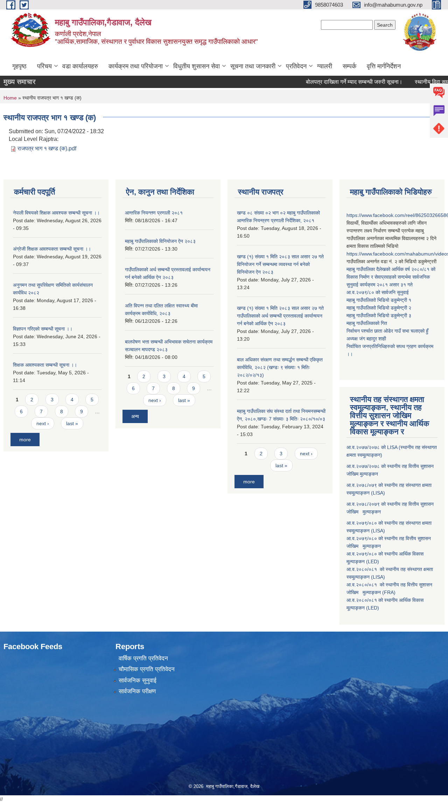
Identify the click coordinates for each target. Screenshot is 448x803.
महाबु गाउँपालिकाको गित (367, 323)
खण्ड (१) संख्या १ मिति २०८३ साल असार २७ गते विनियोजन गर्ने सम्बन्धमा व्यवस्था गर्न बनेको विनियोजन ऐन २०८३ (280, 264)
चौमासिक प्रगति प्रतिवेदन (147, 669)
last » (72, 423)
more (25, 439)
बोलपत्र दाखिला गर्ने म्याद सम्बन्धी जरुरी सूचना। (342, 82)
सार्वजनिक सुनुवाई (137, 680)
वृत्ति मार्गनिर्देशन (384, 66)
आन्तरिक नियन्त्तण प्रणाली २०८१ (154, 213)
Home (10, 98)
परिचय (44, 66)
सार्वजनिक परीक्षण (137, 691)
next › (42, 423)
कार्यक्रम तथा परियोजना (135, 66)
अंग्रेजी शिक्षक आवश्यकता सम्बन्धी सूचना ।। (52, 249)
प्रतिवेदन (296, 66)
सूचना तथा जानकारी (252, 66)
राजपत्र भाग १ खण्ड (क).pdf (47, 148)
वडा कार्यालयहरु (80, 66)
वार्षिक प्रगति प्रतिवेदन (143, 658)
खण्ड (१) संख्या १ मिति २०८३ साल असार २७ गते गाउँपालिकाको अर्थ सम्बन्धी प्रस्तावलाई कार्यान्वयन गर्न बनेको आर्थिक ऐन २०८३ (280, 315)
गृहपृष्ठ (19, 66)
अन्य (135, 416)
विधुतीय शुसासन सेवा (196, 66)
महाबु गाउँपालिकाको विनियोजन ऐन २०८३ (160, 241)
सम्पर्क (349, 66)
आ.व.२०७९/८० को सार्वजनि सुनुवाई (377, 292)
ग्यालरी (324, 66)
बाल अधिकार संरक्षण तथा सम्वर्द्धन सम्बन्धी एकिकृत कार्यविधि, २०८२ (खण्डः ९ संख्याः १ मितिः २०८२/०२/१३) (280, 367)
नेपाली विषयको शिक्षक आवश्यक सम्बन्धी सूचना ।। (56, 213)
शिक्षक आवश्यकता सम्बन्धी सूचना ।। (45, 365)
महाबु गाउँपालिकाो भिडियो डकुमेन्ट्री (377, 300)
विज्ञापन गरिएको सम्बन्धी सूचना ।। (42, 329)
